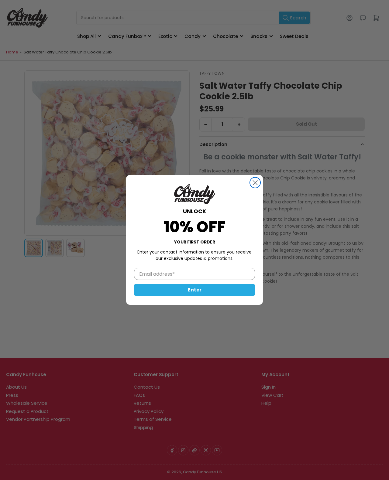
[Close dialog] (255, 182)
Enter (194, 290)
